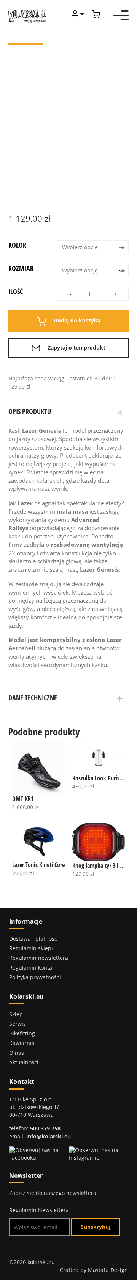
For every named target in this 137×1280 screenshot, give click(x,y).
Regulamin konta (30, 967)
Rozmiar (20, 268)
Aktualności (23, 1062)
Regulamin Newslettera (39, 1210)
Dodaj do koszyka (76, 320)
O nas (16, 1052)
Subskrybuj (95, 1226)
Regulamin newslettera (38, 957)
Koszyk (96, 14)
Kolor (17, 245)
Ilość (15, 292)
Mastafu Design (108, 1270)
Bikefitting (22, 1033)
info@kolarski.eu (48, 1136)
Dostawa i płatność (33, 938)
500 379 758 (45, 1128)
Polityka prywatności (35, 977)
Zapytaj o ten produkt (75, 347)
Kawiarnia (22, 1042)
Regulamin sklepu (32, 948)
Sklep (16, 1014)
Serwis (17, 1023)
